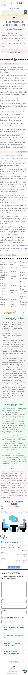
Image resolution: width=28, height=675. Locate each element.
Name (3, 599)
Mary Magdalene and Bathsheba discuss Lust (12, 652)
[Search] (25, 12)
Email (3, 604)
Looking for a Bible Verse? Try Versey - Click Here (14, 15)
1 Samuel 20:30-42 (17, 433)
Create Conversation (14, 567)
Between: (24, 550)
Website (3, 610)
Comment (4, 581)
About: (25, 562)
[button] (14, 18)
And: (25, 556)
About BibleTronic (14, 8)
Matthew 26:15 (7, 351)
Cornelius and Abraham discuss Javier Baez (12, 644)
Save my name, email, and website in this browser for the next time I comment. (12, 618)
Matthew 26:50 (20, 377)
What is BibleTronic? (14, 671)
